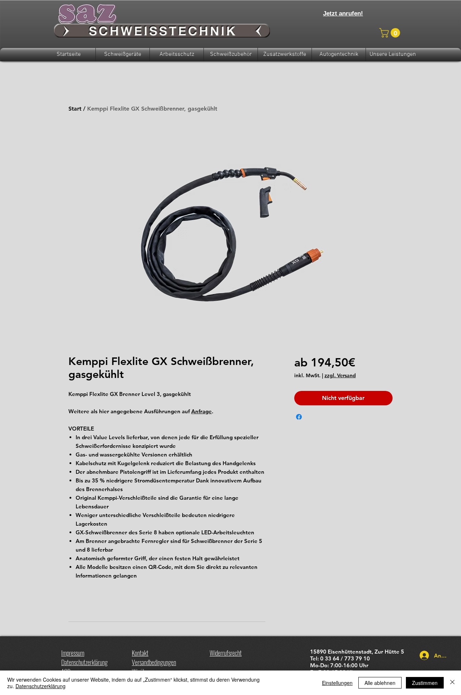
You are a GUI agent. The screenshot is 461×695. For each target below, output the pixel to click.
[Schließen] (452, 682)
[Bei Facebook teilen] (299, 417)
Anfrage (201, 411)
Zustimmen (425, 682)
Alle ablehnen (379, 682)
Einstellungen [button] (337, 682)
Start (74, 108)
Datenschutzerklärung (40, 686)
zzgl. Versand (340, 375)
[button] (390, 32)
